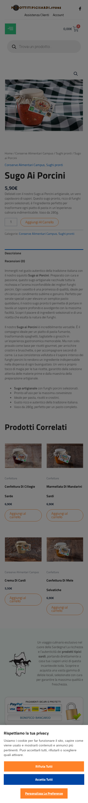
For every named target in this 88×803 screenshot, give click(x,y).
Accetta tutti (44, 779)
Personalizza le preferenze (44, 793)
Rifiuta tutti (44, 766)
